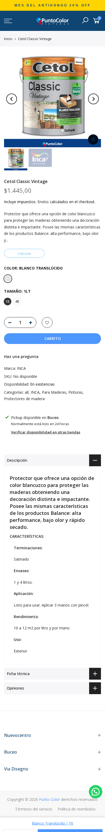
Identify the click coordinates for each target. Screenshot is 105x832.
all (27, 392)
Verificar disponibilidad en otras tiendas (45, 432)
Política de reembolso (77, 809)
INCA (21, 368)
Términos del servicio (33, 809)
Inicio (8, 38)
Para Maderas (54, 392)
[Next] (93, 99)
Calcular (24, 253)
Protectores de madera (24, 398)
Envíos (43, 201)
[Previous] (11, 99)
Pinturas (75, 392)
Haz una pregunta (21, 356)
